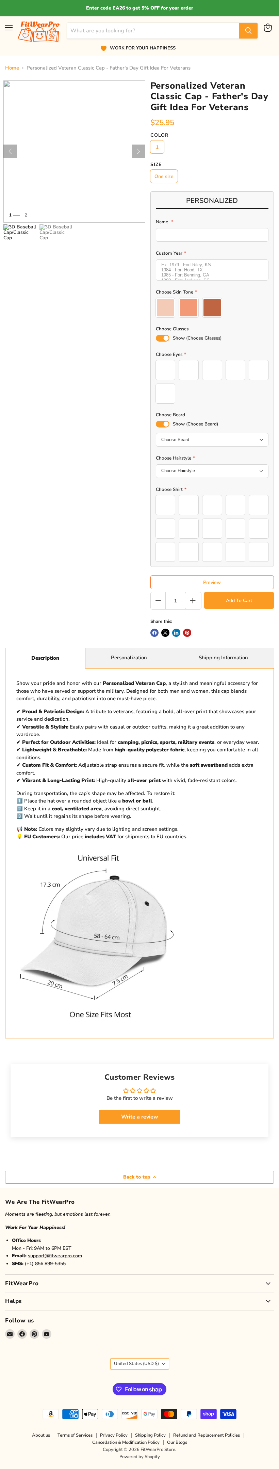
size (156, 164)
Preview (212, 582)
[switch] (162, 338)
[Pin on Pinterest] (187, 633)
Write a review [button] (139, 1117)
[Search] (248, 31)
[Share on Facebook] (154, 633)
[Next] (138, 151)
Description (45, 658)
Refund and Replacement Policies (206, 1435)
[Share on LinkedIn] (176, 633)
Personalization (129, 657)
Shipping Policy (150, 1435)
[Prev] (10, 151)
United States (136, 1364)
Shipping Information (223, 657)
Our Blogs (177, 1442)
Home (12, 68)
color (159, 135)
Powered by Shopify (139, 1457)
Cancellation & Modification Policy (126, 1442)
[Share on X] (165, 633)
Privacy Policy (114, 1435)
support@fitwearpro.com (55, 1256)
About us (41, 1435)
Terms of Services (75, 1435)
